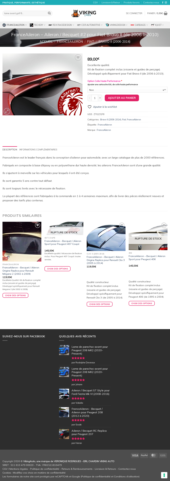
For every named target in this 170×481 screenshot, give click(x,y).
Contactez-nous (151, 2)
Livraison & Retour (111, 2)
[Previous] (2, 275)
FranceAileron (15, 25)
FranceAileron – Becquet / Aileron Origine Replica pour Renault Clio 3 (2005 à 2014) (106, 260)
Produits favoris (132, 2)
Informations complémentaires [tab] (38, 149)
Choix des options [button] (15, 295)
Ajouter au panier (122, 97)
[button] (134, 13)
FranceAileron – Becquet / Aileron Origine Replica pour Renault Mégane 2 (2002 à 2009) (20, 270)
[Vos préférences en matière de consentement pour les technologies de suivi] (164, 475)
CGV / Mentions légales (15, 468)
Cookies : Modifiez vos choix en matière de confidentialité (34, 472)
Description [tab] (9, 149)
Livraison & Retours (105, 468)
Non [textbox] (126, 89)
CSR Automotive (90, 25)
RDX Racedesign (62, 25)
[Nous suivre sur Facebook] (163, 2)
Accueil (46, 41)
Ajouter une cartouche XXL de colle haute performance (112, 84)
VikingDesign (117, 25)
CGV (95, 2)
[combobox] (127, 90)
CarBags (140, 25)
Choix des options (57, 268)
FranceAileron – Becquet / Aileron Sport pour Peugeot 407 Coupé (62, 243)
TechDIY (38, 25)
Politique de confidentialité (44, 468)
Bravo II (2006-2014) (114, 41)
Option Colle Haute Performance (104, 81)
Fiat (90, 41)
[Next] (167, 275)
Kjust (158, 25)
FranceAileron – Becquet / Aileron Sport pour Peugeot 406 (147, 258)
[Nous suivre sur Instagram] (166, 2)
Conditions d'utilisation (126, 476)
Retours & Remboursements (77, 468)
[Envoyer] (49, 13)
